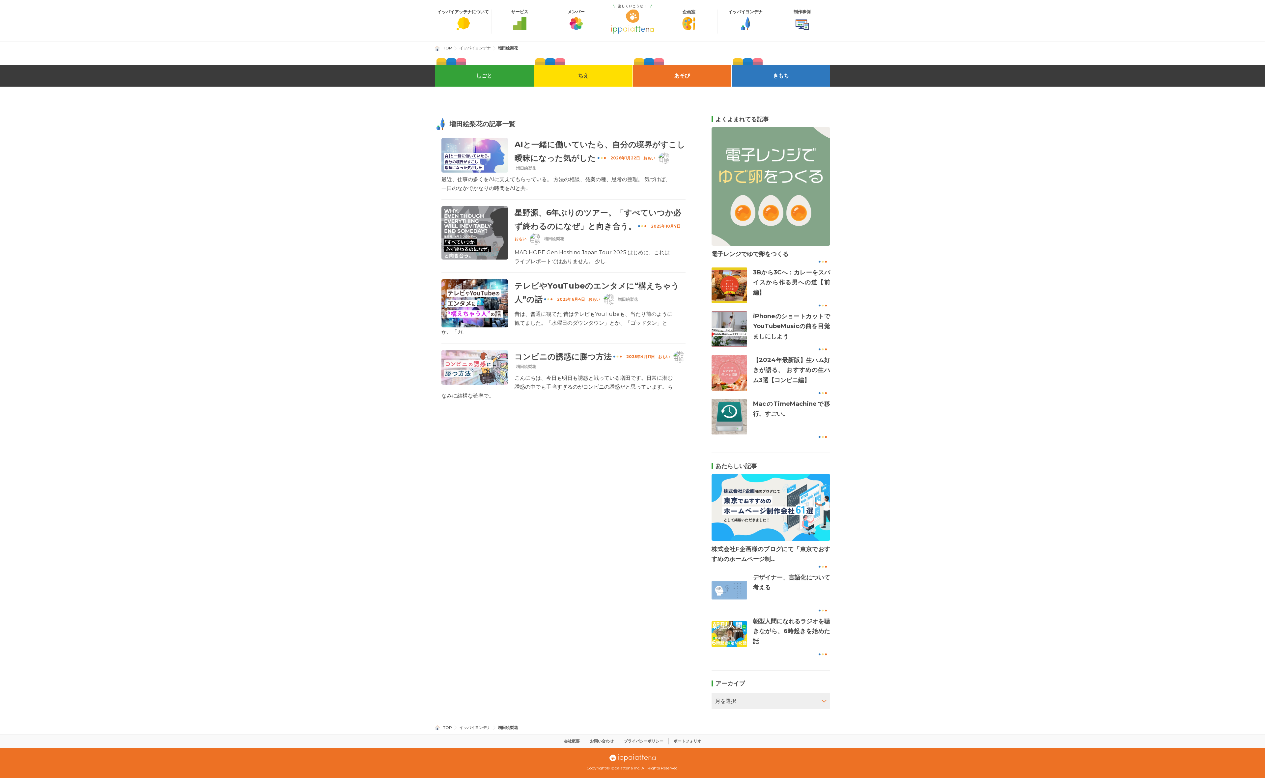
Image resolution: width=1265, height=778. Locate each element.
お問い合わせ (602, 740)
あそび (682, 75)
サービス (519, 12)
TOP (447, 47)
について (463, 12)
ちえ (583, 75)
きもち (781, 75)
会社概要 (572, 740)
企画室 (689, 12)
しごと (484, 75)
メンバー (576, 12)
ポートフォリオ (687, 740)
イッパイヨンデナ (745, 12)
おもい (649, 157)
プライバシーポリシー (643, 740)
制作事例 (802, 12)
